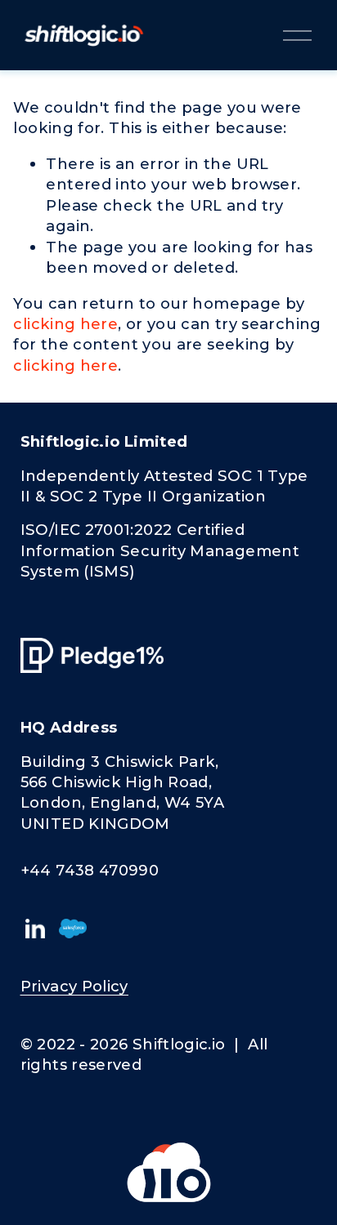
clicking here (65, 323)
